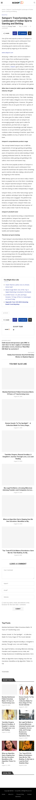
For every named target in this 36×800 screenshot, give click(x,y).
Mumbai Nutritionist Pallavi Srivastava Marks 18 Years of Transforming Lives (8, 700)
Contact (29, 794)
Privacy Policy (20, 794)
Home (3, 9)
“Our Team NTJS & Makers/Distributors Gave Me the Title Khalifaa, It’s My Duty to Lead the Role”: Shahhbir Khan (26, 758)
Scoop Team (12, 26)
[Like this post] (15, 33)
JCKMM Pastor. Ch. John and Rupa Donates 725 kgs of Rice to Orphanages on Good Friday (18, 297)
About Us (10, 794)
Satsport (5, 313)
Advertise (18, 796)
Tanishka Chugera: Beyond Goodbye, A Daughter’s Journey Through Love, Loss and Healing (18, 457)
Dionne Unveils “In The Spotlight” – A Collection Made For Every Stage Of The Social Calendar (26, 701)
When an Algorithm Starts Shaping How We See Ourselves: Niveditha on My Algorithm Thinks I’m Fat (17, 661)
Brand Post (4, 14)
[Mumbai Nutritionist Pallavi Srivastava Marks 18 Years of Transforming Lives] (18, 378)
